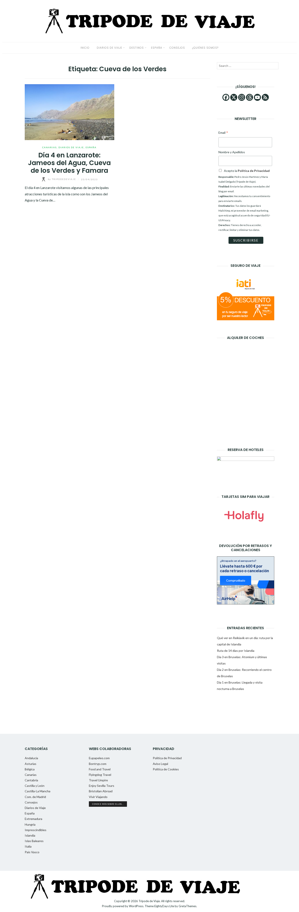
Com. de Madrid (35, 797)
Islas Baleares (34, 841)
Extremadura (33, 819)
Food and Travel (100, 769)
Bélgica (30, 769)
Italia (28, 846)
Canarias (49, 147)
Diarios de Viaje (109, 48)
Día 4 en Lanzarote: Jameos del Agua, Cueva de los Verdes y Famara (69, 162)
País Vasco (32, 852)
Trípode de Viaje (149, 901)
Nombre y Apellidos (231, 152)
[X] (233, 97)
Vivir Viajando (98, 797)
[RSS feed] (265, 97)
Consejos (177, 48)
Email (223, 133)
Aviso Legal (160, 764)
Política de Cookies (166, 769)
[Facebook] (225, 97)
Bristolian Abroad (101, 791)
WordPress (136, 906)
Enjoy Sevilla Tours (101, 785)
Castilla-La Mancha (37, 791)
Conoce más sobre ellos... (108, 804)
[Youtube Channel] (257, 97)
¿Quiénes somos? (205, 48)
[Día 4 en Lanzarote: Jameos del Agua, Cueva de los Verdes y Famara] (69, 111)
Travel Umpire (98, 780)
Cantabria (31, 780)
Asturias (30, 764)
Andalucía (31, 758)
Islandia (30, 835)
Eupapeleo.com (99, 758)
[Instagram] (241, 97)
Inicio (85, 48)
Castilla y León (34, 785)
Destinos (136, 48)
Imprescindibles (35, 830)
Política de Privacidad (167, 758)
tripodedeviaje (62, 179)
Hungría (30, 824)
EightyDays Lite (164, 906)
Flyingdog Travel (100, 775)
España (156, 48)
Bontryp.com (97, 764)
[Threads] (249, 97)
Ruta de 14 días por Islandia (235, 650)
